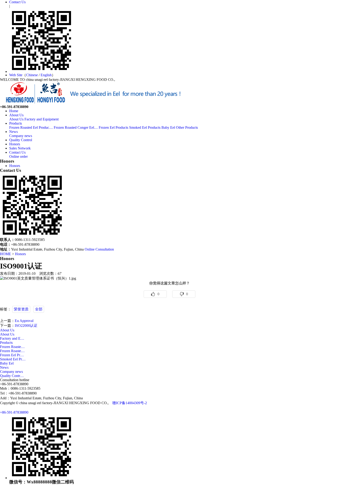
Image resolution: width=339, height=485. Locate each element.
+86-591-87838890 (14, 412)
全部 (38, 309)
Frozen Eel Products (113, 127)
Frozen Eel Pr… (12, 355)
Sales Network (20, 148)
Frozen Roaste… (12, 347)
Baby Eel (168, 127)
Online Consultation (99, 249)
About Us (16, 115)
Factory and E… (12, 338)
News (13, 132)
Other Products (187, 127)
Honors (14, 144)
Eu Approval (24, 321)
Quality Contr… (12, 376)
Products (15, 123)
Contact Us (17, 2)
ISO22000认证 (26, 325)
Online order (18, 156)
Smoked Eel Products (145, 127)
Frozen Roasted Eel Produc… (31, 127)
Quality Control (20, 140)
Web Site (15, 75)
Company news (20, 136)
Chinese (32, 75)
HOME (5, 254)
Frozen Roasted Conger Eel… (76, 127)
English (46, 75)
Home (13, 111)
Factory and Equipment (41, 119)
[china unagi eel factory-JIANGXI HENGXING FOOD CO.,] (92, 103)
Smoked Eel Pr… (13, 359)
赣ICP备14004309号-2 (129, 403)
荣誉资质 (21, 309)
